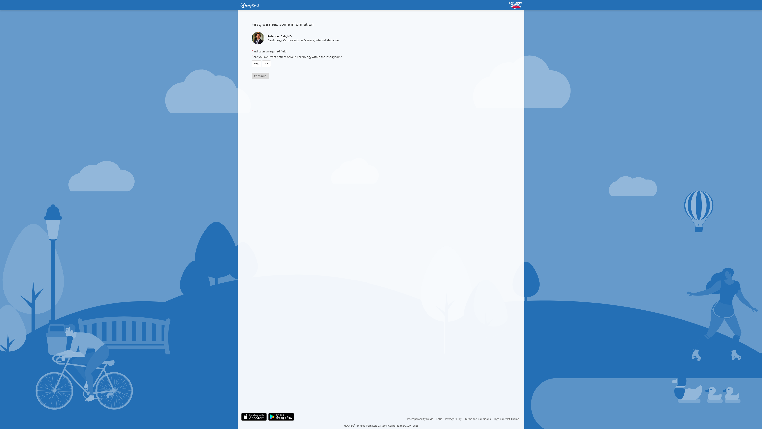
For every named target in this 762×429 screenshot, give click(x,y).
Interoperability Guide (420, 419)
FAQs (439, 419)
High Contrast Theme (506, 419)
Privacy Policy (453, 419)
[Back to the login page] (252, 5)
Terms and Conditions (478, 419)
